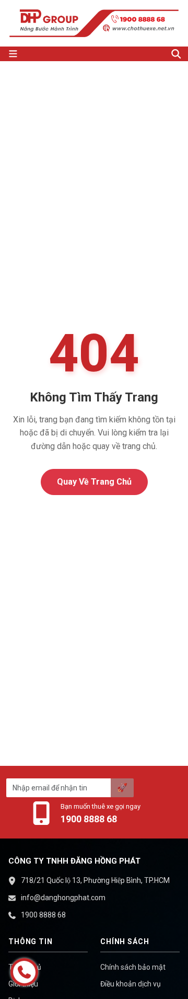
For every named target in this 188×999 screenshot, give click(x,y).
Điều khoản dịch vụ (130, 984)
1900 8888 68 (89, 818)
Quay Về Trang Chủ (94, 482)
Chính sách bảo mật (133, 967)
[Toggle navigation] (84, 54)
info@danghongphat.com (63, 897)
